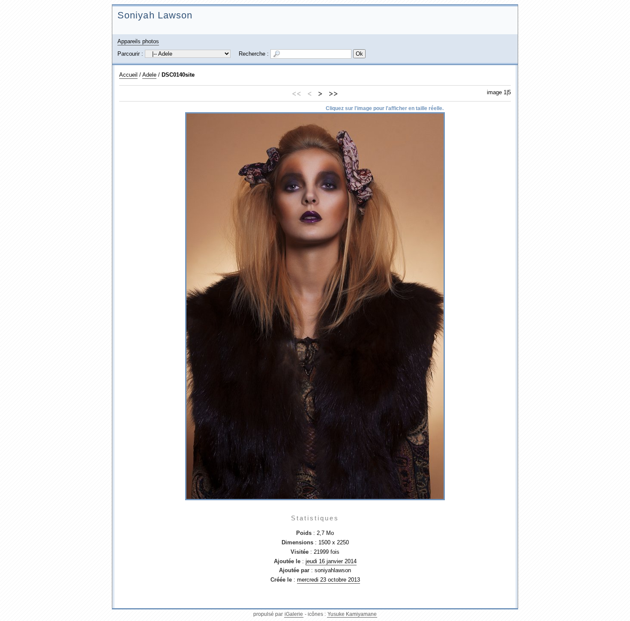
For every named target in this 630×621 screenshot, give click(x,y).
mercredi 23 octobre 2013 (328, 579)
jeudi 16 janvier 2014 (331, 561)
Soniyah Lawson (154, 15)
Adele (149, 75)
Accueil (128, 75)
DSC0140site (178, 75)
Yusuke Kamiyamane (352, 614)
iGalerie (294, 614)
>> (333, 93)
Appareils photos (138, 41)
